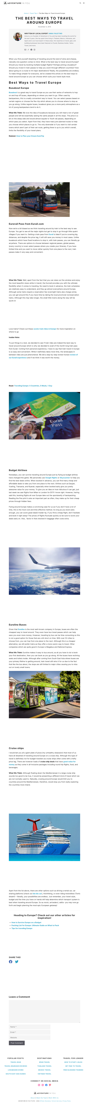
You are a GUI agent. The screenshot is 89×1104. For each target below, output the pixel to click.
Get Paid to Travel (73, 1066)
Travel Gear (15, 1062)
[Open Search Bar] (80, 3)
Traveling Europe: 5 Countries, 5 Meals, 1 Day (33, 386)
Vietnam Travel (44, 1074)
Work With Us (53, 1098)
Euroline (21, 629)
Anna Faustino (55, 33)
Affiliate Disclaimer (45, 1101)
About (33, 1098)
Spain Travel (44, 1062)
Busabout (13, 92)
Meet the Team (41, 1098)
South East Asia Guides (16, 1074)
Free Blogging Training (73, 1070)
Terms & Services (57, 1101)
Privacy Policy (67, 1101)
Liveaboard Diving (15, 1070)
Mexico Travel (44, 1070)
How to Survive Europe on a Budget (26, 922)
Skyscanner (65, 478)
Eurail (51, 234)
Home (26, 13)
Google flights (51, 478)
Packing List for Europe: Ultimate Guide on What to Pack (35, 925)
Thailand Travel (44, 1066)
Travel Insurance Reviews (15, 1066)
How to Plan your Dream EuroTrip (30, 136)
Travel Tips (33, 13)
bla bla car (37, 894)
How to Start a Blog (73, 1062)
